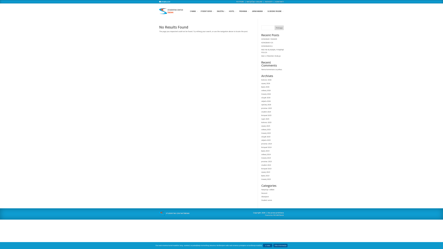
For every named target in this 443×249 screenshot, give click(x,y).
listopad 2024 (266, 147)
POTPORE (240, 2)
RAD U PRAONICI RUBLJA (271, 56)
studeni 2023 (266, 165)
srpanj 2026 (265, 83)
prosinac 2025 (266, 108)
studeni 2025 (266, 112)
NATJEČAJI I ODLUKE (254, 2)
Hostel (231, 11)
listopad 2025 (266, 115)
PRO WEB (276, 215)
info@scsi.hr (165, 2)
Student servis (206, 11)
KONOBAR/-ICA (267, 43)
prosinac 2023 (266, 161)
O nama (193, 11)
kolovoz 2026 (266, 80)
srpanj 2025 (265, 126)
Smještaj (220, 11)
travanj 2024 (266, 158)
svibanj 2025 (266, 129)
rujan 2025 (265, 119)
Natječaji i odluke (267, 189)
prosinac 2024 (266, 144)
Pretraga (279, 28)
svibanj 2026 (266, 90)
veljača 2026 (266, 101)
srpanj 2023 (265, 172)
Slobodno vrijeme (274, 11)
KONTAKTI (279, 2)
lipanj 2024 (265, 151)
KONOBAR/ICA (266, 46)
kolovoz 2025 (266, 122)
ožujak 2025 (265, 137)
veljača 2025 (266, 140)
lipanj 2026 (265, 87)
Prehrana (243, 11)
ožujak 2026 (265, 97)
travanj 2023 (266, 179)
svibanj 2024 (266, 154)
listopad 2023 (266, 168)
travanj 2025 (266, 133)
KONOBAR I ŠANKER (269, 39)
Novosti (264, 193)
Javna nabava (257, 11)
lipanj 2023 (265, 176)
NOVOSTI (269, 2)
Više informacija (280, 245)
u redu (267, 245)
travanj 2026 (266, 94)
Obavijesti (265, 197)
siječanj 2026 (266, 105)
